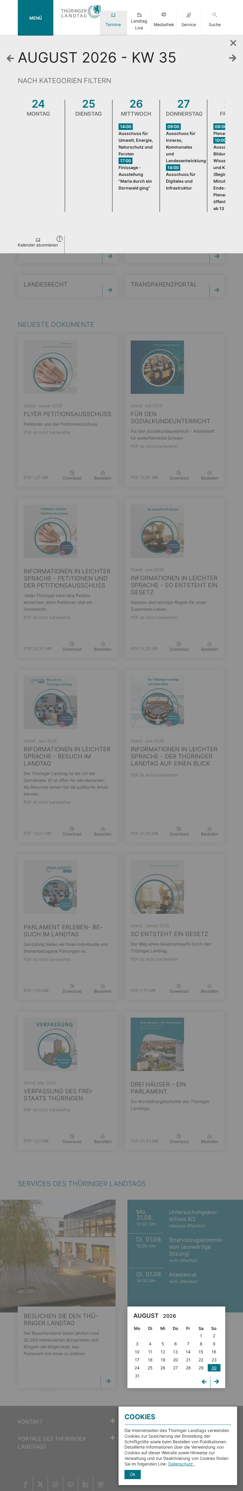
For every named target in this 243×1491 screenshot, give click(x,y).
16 (214, 1351)
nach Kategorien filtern (64, 81)
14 (188, 1351)
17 (137, 1359)
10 (137, 1351)
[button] (59, 239)
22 (201, 1359)
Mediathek (164, 24)
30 (214, 1367)
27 (175, 1367)
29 (201, 1367)
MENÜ (35, 17)
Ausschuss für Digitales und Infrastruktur (181, 181)
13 (175, 1351)
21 (188, 1359)
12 (163, 1351)
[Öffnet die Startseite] (81, 18)
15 (201, 1351)
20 (175, 1359)
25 (150, 1367)
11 (150, 1351)
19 (163, 1359)
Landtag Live (139, 24)
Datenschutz (181, 1463)
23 (214, 1359)
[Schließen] (231, 41)
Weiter (234, 58)
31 (137, 1375)
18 (150, 1359)
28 (188, 1367)
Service (188, 24)
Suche (215, 24)
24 (137, 1367)
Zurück (12, 58)
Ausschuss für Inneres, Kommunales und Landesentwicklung (186, 147)
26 (162, 1367)
